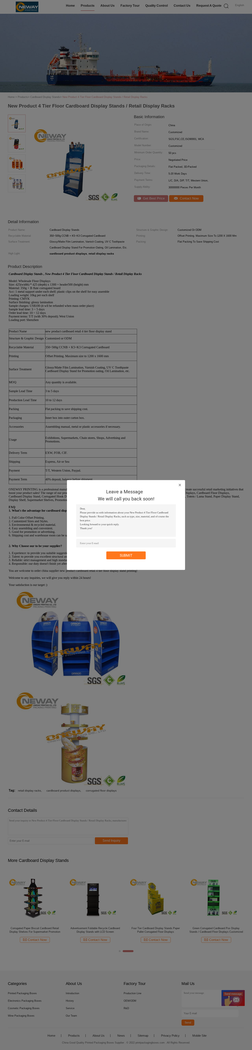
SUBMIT (126, 555)
